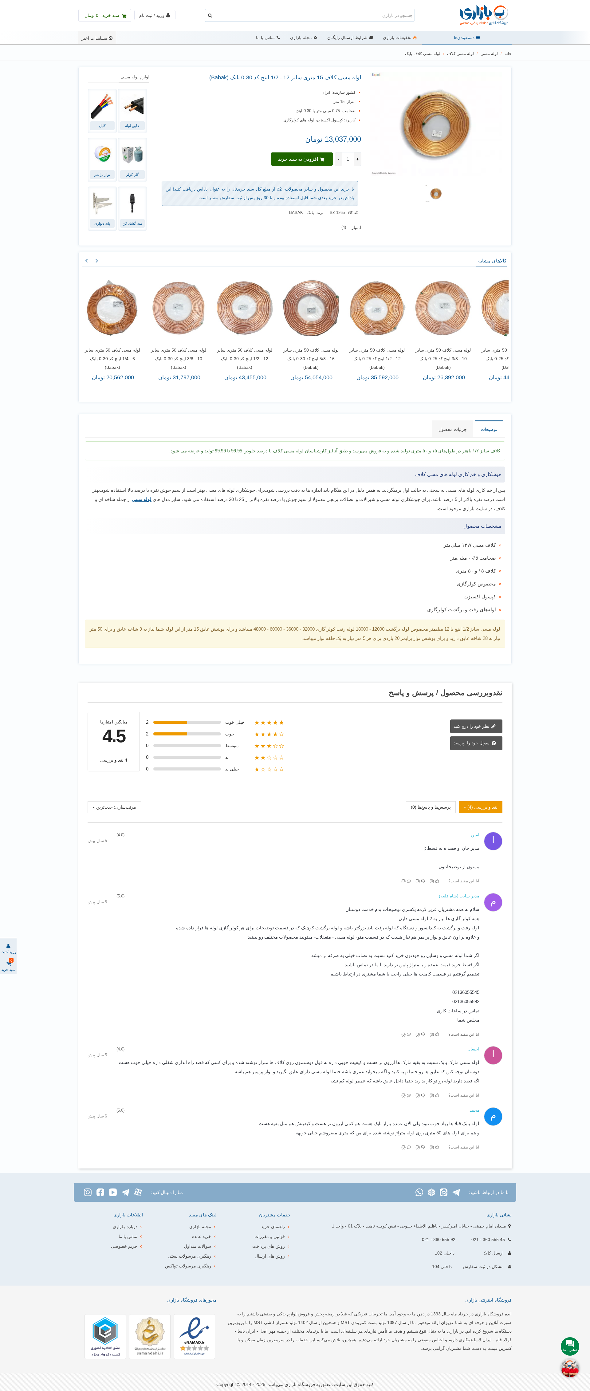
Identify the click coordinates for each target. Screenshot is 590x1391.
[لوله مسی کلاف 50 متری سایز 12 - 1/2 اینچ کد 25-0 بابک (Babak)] (374, 308)
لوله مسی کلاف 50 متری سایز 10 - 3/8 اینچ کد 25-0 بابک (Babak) (440, 359)
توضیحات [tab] (489, 429)
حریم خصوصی (124, 1246)
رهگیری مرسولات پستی (189, 1256)
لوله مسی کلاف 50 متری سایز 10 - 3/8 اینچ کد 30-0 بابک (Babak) (176, 359)
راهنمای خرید (273, 1226)
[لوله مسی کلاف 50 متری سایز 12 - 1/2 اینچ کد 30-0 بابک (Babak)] (242, 308)
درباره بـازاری (125, 1226)
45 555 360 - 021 (488, 1239)
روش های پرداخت (268, 1246)
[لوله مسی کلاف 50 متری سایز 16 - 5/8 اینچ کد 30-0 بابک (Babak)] (308, 308)
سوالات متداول (197, 1246)
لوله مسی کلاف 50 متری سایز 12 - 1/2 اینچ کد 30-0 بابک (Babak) (242, 359)
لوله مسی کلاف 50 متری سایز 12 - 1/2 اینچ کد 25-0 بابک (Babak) (374, 359)
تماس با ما (265, 37)
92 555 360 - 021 (438, 1239)
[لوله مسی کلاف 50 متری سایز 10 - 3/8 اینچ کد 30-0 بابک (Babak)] (176, 308)
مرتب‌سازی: (125, 807)
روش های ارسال (270, 1256)
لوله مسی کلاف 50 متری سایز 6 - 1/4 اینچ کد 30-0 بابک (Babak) (110, 359)
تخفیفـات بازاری (397, 37)
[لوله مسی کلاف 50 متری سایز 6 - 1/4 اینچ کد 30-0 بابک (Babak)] (110, 308)
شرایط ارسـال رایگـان (347, 37)
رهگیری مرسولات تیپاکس (188, 1265)
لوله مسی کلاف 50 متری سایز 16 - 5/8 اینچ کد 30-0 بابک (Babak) (308, 359)
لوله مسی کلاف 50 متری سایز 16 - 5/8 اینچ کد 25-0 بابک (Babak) (506, 359)
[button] (96, 261)
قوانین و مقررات (269, 1236)
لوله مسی (141, 499)
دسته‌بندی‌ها (464, 37)
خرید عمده (201, 1236)
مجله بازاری (301, 37)
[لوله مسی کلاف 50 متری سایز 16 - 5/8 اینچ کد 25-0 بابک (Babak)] (507, 308)
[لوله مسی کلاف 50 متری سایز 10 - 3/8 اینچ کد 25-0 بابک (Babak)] (441, 308)
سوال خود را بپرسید (472, 742)
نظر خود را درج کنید (472, 725)
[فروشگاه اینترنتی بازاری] (478, 15)
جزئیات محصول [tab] (453, 429)
